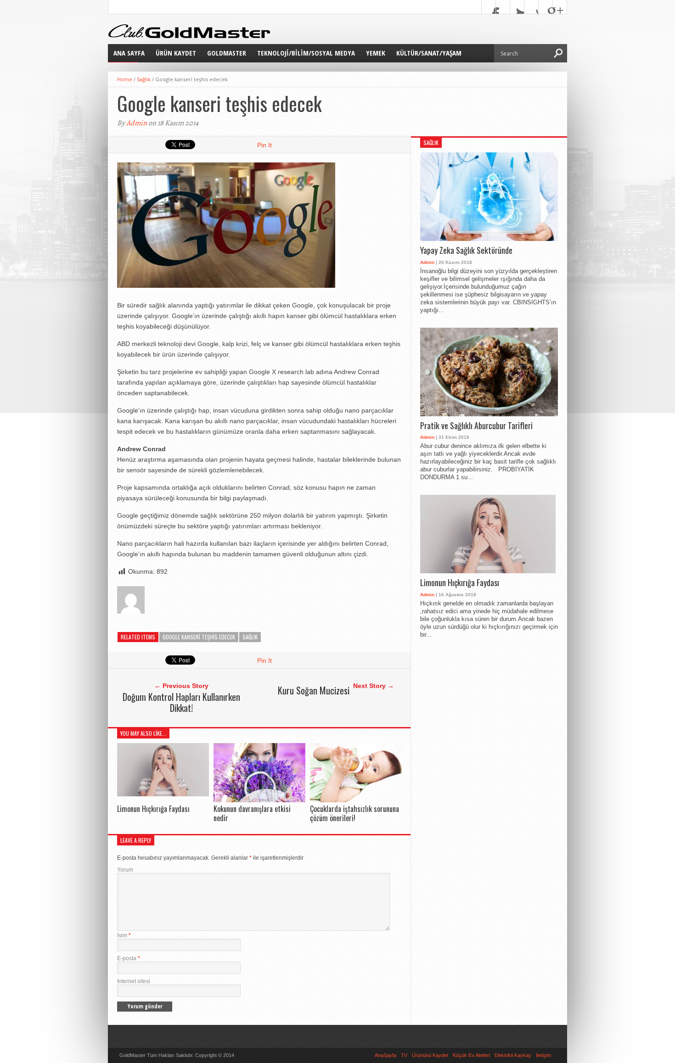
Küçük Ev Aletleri (471, 1055)
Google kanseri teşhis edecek (199, 637)
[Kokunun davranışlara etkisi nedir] (259, 800)
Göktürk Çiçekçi (254, 1055)
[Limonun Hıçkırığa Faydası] (163, 794)
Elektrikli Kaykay (513, 1055)
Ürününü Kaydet (430, 1055)
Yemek (375, 52)
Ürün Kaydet (176, 52)
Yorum (125, 870)
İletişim (543, 1055)
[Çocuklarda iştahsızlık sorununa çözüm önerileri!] (356, 800)
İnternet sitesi (133, 981)
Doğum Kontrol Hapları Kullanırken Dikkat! (181, 702)
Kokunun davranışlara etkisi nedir (252, 813)
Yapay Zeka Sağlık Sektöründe (466, 251)
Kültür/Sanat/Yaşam (428, 52)
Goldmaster (226, 52)
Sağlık (144, 79)
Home (124, 79)
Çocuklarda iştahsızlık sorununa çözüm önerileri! (354, 813)
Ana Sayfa (129, 52)
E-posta (128, 958)
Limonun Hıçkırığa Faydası (153, 808)
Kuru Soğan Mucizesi (313, 690)
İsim (124, 935)
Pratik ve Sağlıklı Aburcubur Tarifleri (476, 426)
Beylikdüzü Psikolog (295, 1055)
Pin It (264, 145)
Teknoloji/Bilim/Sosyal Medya (306, 52)
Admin (136, 123)
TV (404, 1055)
